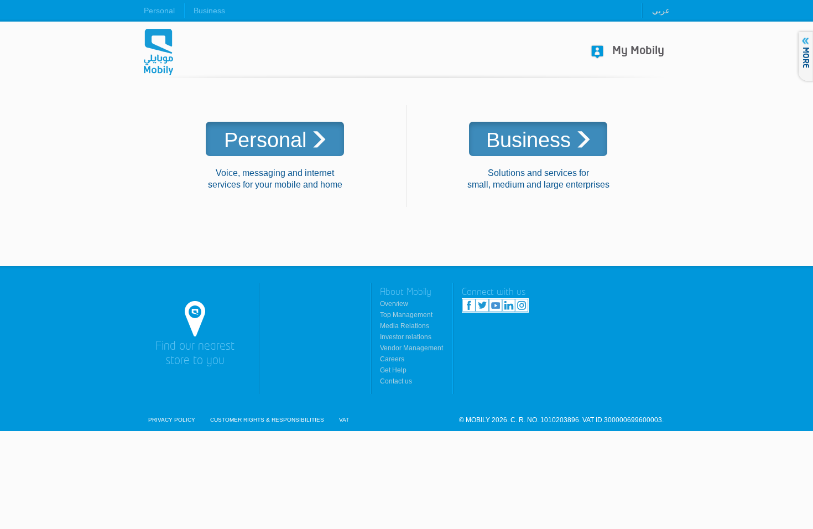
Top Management (406, 315)
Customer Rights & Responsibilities (267, 420)
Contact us (396, 381)
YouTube (495, 305)
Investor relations (405, 337)
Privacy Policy (171, 420)
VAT (344, 420)
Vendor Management (411, 348)
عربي (661, 10)
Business (209, 10)
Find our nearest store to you (194, 354)
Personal (159, 10)
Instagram (521, 305)
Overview (394, 304)
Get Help (393, 370)
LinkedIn (508, 305)
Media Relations (404, 326)
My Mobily (638, 51)
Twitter (482, 305)
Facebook (469, 305)
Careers (392, 359)
